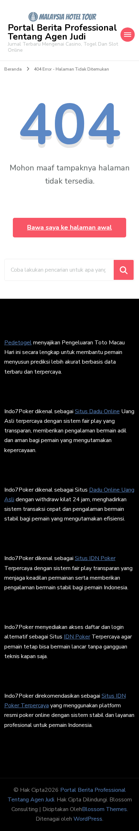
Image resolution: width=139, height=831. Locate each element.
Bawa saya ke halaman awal (69, 227)
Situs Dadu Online (97, 411)
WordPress (87, 819)
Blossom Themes (104, 809)
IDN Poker (77, 637)
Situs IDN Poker (95, 558)
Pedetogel (18, 343)
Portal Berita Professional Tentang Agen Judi (62, 32)
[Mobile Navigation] (127, 34)
